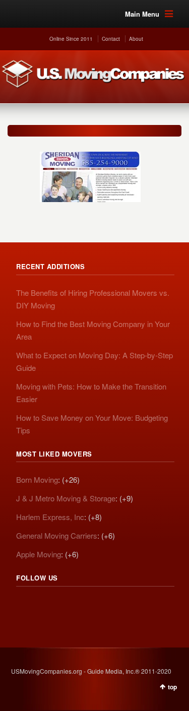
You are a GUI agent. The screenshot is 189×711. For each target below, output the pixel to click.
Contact (111, 38)
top (172, 686)
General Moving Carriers (56, 535)
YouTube (91, 606)
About (136, 38)
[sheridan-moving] (90, 172)
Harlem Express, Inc (50, 516)
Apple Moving (38, 554)
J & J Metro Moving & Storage (65, 498)
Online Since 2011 (71, 38)
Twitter (46, 606)
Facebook (68, 606)
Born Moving (37, 479)
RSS (24, 606)
